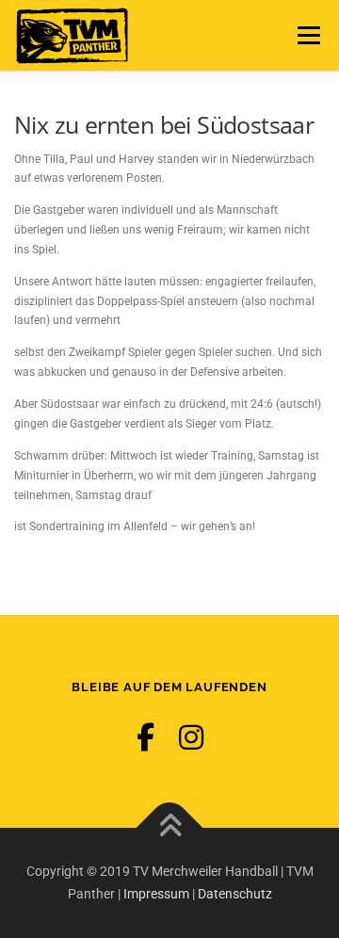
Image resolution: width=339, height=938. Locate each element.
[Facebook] (145, 737)
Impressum (156, 893)
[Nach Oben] (170, 827)
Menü (306, 34)
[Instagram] (191, 737)
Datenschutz (235, 893)
